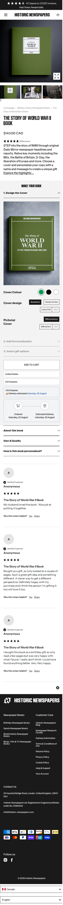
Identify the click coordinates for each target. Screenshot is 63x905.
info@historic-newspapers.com (19, 812)
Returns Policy (43, 751)
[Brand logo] (31, 701)
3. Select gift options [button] (16, 351)
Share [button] (37, 516)
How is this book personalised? (23, 451)
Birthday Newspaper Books (17, 723)
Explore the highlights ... (19, 173)
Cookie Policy (42, 763)
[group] (31, 497)
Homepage (9, 108)
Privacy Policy (42, 757)
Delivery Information (45, 738)
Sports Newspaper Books (16, 728)
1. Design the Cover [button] (15, 193)
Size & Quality (12, 440)
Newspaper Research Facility (46, 732)
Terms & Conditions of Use (46, 745)
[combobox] (31, 889)
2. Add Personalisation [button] (18, 341)
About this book (13, 430)
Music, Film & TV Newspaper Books (17, 743)
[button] (6, 15)
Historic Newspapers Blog (46, 724)
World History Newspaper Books (16, 735)
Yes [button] (30, 516)
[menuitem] (10, 92)
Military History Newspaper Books (33, 108)
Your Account (42, 774)
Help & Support (43, 768)
